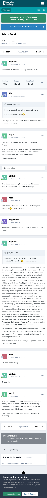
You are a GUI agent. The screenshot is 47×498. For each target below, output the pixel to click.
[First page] (3, 52)
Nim (10, 93)
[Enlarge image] (23, 114)
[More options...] (42, 62)
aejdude (13, 61)
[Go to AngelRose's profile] (4, 221)
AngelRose (14, 219)
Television (22, 43)
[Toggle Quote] (6, 104)
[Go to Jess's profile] (4, 199)
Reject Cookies (29, 494)
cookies (19, 480)
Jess (11, 197)
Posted (17, 64)
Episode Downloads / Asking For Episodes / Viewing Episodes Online (23, 18)
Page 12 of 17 (23, 52)
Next (38, 52)
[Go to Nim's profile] (4, 94)
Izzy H (12, 134)
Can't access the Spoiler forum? (23, 27)
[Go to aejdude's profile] (4, 63)
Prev (8, 52)
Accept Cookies (13, 494)
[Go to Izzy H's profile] (4, 135)
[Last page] (43, 52)
